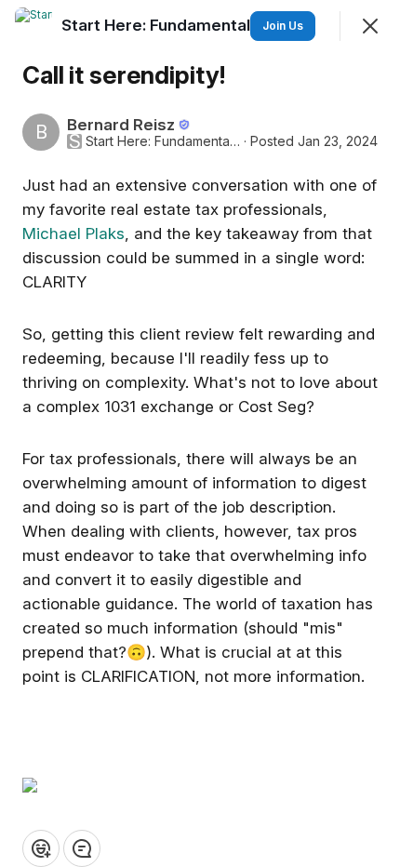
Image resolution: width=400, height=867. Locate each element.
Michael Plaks (73, 233)
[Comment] (81, 848)
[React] (41, 848)
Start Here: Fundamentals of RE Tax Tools (163, 141)
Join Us (282, 26)
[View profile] (33, 26)
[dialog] (200, 433)
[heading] (223, 25)
